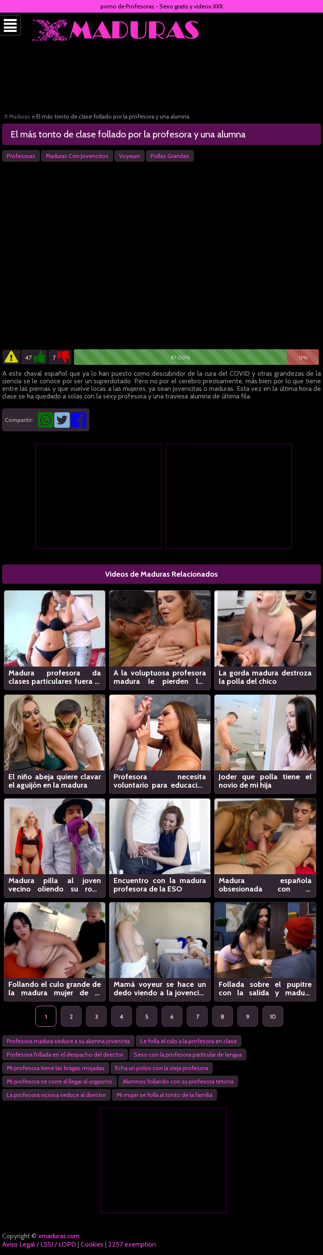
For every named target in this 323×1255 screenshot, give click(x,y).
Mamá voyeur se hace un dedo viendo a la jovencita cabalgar (160, 988)
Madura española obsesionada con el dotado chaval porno (265, 884)
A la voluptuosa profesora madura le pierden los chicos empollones (160, 677)
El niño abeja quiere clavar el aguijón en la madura (54, 781)
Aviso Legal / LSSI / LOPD (39, 1244)
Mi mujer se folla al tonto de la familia (164, 1095)
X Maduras (17, 116)
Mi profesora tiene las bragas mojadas (56, 1068)
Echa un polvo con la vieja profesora (161, 1068)
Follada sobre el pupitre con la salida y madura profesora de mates (265, 988)
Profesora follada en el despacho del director (65, 1054)
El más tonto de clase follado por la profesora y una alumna (128, 134)
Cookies (92, 1244)
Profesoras (21, 156)
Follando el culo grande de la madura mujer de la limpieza (54, 988)
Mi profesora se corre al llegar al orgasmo (59, 1081)
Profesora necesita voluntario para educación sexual (160, 781)
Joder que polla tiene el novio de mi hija (265, 781)
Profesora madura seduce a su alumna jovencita (68, 1041)
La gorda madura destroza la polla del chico (265, 677)
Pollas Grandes (170, 156)
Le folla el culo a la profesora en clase (188, 1041)
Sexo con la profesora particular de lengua (188, 1054)
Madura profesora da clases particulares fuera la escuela (54, 677)
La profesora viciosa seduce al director (56, 1095)
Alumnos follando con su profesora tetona (178, 1081)
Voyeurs (129, 156)
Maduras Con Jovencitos (77, 156)
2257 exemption (132, 1244)
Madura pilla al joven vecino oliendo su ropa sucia (54, 884)
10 (273, 1016)
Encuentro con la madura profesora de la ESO (160, 884)
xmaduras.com (58, 1236)
